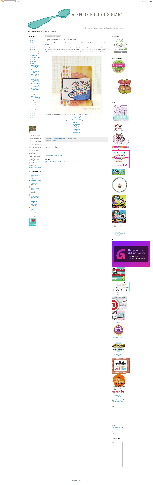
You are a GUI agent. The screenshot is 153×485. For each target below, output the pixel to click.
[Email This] (69, 138)
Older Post (105, 153)
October (34, 55)
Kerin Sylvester (76, 122)
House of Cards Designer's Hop (35, 93)
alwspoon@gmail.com (117, 427)
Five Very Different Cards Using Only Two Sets (35, 85)
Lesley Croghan (76, 126)
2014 (31, 49)
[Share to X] (73, 138)
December (34, 51)
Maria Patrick (76, 129)
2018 (31, 41)
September (34, 57)
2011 (31, 118)
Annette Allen (76, 117)
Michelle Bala (76, 130)
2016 (31, 45)
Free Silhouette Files (37, 31)
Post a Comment (51, 150)
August (33, 59)
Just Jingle (33, 187)
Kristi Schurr (76, 124)
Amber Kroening (76, 116)
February (34, 109)
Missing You (33, 210)
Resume (47, 31)
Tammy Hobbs (76, 134)
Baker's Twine (118, 395)
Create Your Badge (116, 468)
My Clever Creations (36, 180)
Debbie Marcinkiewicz (71, 121)
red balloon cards (35, 195)
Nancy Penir (76, 132)
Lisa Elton (76, 127)
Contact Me (53, 31)
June (33, 63)
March (33, 107)
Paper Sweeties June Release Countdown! (35, 76)
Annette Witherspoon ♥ (35, 132)
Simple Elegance (118, 355)
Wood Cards (118, 396)
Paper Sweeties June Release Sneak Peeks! (35, 80)
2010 (31, 120)
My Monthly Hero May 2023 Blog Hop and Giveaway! (35, 190)
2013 (31, 113)
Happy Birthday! (34, 204)
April (33, 105)
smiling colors (34, 174)
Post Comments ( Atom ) (57, 155)
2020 (31, 38)
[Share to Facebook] (75, 138)
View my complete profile (35, 167)
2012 (31, 115)
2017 (31, 43)
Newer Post (48, 153)
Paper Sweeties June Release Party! (35, 71)
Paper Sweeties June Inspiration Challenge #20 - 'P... (35, 98)
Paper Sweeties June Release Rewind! (35, 66)
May (33, 102)
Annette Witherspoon (76, 119)
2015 (31, 47)
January (34, 111)
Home (28, 31)
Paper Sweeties (52, 140)
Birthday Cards (118, 394)
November (34, 53)
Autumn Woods (118, 354)
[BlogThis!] (71, 138)
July (33, 61)
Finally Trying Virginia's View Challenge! (35, 90)
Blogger (79, 480)
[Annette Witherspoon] (117, 466)
